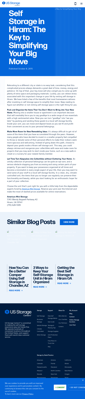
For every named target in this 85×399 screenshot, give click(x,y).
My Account (73, 310)
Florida (53, 363)
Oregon (67, 374)
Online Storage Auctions (74, 321)
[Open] (81, 3)
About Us (62, 310)
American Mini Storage (31, 189)
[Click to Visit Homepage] (11, 3)
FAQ (49, 347)
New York (54, 374)
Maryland (54, 367)
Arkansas (40, 360)
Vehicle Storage (42, 325)
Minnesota (68, 367)
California (68, 360)
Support (50, 310)
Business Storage (40, 320)
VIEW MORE (68, 222)
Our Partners (63, 323)
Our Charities (63, 319)
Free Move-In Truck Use (52, 342)
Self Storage (41, 316)
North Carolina (55, 371)
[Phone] (74, 3)
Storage (39, 310)
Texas (66, 378)
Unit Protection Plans (53, 336)
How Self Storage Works (52, 317)
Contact (71, 317)
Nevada (39, 374)
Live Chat (72, 325)
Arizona (53, 360)
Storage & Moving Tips (52, 326)
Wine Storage (41, 335)
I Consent (60, 387)
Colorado (40, 363)
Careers (61, 326)
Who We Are (63, 316)
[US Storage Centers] (18, 313)
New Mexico (68, 371)
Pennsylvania (41, 378)
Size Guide (51, 322)
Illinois (67, 363)
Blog (70, 314)
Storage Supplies (53, 331)
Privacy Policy (27, 394)
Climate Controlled (40, 330)
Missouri (39, 371)
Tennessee (54, 378)
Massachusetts (42, 367)
